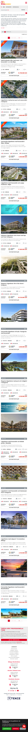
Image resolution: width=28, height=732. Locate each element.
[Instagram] (11, 666)
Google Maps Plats (15, 643)
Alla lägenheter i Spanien (14, 630)
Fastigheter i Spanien (14, 626)
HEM (4, 7)
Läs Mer (2, 28)
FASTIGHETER (8, 7)
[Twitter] (15, 666)
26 (19, 37)
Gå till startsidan (14, 624)
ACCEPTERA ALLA (7, 728)
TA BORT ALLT (24, 34)
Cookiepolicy (19, 670)
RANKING (23, 9)
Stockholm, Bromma (14, 655)
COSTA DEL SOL (16, 7)
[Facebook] (8, 666)
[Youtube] (18, 666)
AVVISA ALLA (15, 728)
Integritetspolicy (13, 670)
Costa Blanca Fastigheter (14, 629)
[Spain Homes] (6, 3)
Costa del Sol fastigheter (14, 627)
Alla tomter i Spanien (14, 634)
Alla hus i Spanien (14, 631)
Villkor (7, 670)
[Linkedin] (13, 666)
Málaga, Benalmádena (14, 637)
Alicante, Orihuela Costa (14, 646)
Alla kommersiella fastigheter (14, 633)
